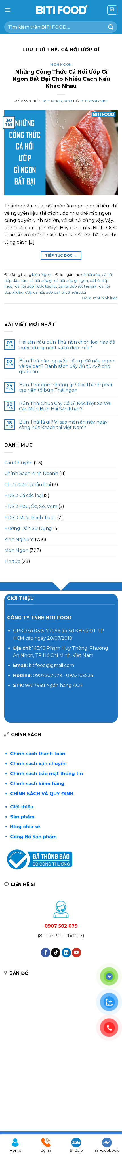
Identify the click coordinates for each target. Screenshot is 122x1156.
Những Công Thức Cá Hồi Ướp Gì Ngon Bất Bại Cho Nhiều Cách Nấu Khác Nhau (61, 78)
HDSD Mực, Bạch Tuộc (30, 517)
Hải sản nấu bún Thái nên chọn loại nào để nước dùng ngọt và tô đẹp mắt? (67, 344)
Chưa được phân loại (27, 484)
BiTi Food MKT (94, 101)
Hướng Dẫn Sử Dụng (28, 528)
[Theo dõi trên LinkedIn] (66, 952)
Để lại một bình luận (100, 298)
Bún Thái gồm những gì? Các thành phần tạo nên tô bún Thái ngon (66, 387)
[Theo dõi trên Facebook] (45, 952)
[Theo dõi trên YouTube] (76, 952)
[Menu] (7, 10)
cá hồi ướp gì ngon (71, 280)
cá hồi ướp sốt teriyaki (77, 286)
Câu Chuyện (18, 462)
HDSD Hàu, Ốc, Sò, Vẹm (30, 506)
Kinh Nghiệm (19, 539)
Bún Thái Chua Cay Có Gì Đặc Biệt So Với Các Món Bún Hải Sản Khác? (65, 406)
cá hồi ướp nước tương (35, 286)
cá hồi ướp (90, 275)
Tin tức (12, 561)
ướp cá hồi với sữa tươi (66, 292)
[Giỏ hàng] (112, 10)
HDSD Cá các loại (23, 495)
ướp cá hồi (34, 292)
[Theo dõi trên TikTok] (55, 952)
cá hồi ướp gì (40, 280)
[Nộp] (111, 26)
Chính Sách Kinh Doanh (31, 473)
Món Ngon (60, 65)
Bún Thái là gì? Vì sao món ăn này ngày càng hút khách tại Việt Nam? (63, 424)
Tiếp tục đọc (61, 255)
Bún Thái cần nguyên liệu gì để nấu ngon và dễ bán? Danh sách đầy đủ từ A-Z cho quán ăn (66, 366)
